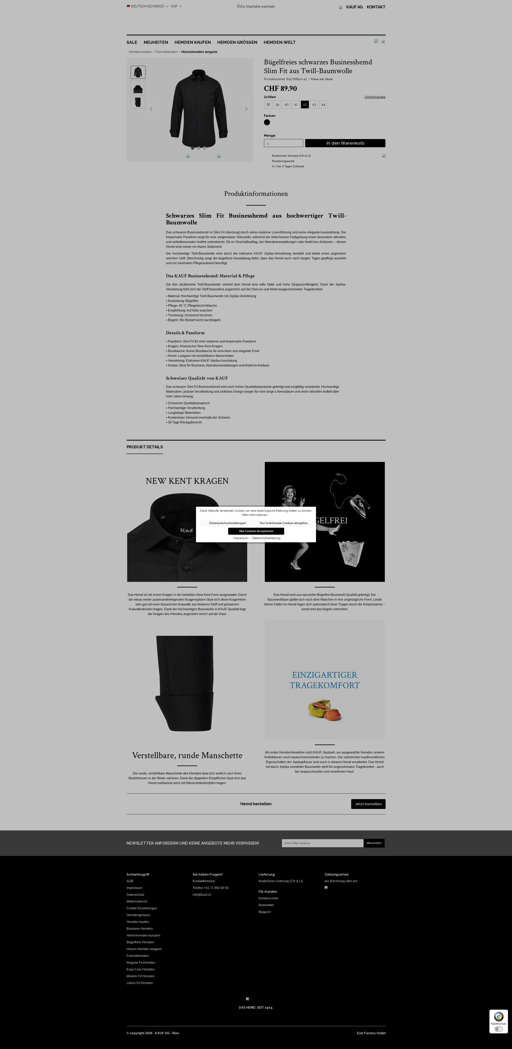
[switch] (499, 1029)
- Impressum (240, 538)
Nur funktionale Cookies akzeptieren (285, 523)
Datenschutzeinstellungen (227, 523)
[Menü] (505, 1012)
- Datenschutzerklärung (265, 538)
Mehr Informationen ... (256, 515)
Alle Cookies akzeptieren (256, 531)
